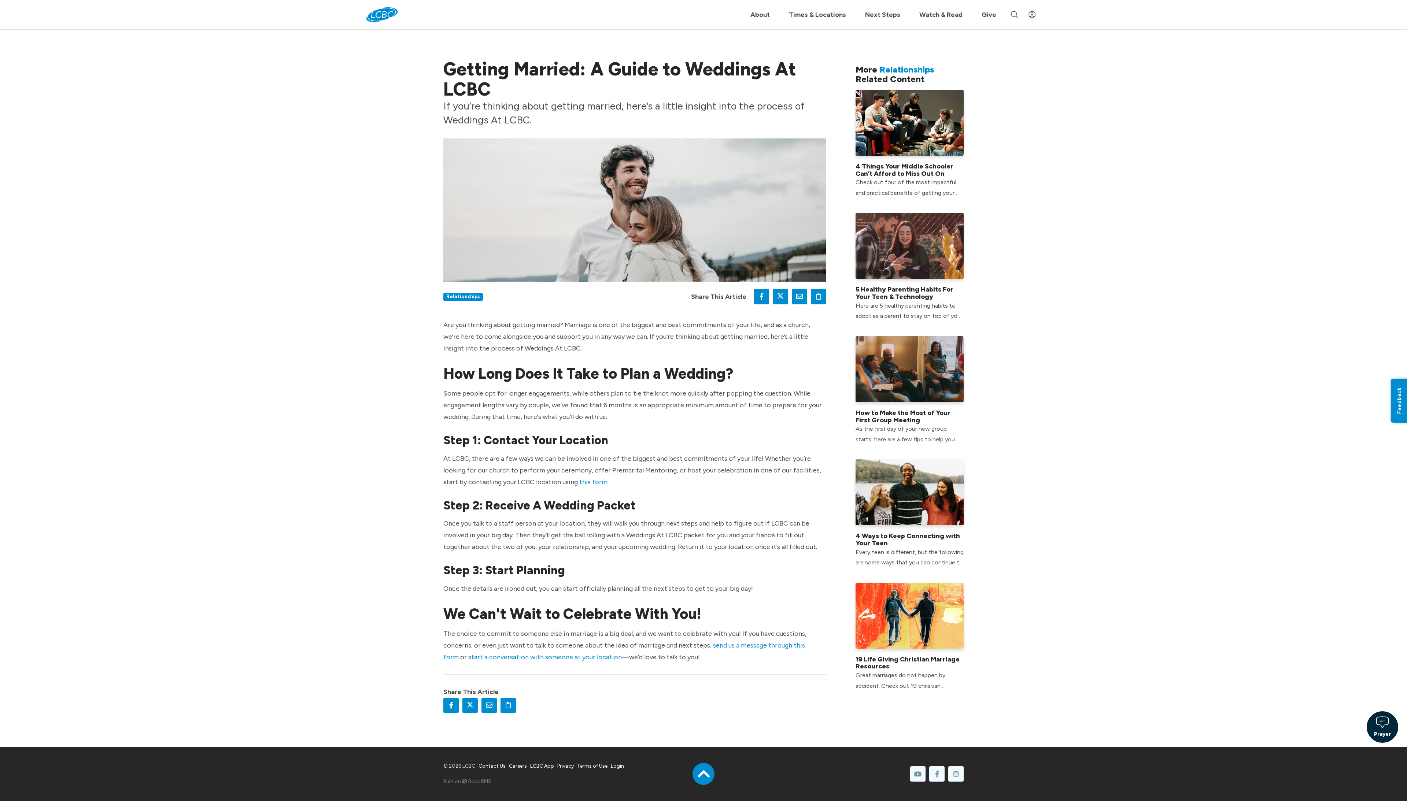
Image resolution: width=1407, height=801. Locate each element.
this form (593, 482)
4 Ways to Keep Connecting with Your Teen (908, 539)
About (760, 15)
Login (617, 766)
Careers (518, 766)
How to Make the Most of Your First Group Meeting (903, 416)
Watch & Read (941, 15)
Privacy (565, 766)
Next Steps (882, 15)
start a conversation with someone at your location (545, 657)
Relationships (463, 296)
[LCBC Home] (382, 14)
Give (989, 15)
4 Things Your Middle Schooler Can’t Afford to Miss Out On (904, 170)
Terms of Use (592, 766)
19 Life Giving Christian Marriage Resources (908, 663)
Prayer (1382, 734)
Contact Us (492, 766)
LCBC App (542, 766)
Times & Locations (817, 15)
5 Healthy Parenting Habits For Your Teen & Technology (904, 293)
